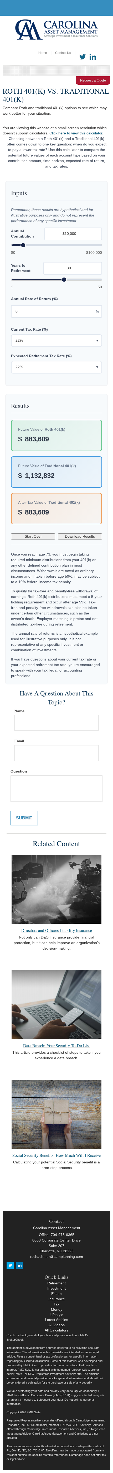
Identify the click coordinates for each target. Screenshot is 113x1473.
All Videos (56, 1325)
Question (19, 771)
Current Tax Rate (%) (29, 329)
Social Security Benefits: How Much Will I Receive (56, 1155)
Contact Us (63, 53)
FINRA (64, 1424)
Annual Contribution (22, 233)
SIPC (75, 1424)
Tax (56, 1304)
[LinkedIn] (93, 57)
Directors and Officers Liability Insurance (56, 930)
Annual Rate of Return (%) (34, 299)
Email (19, 741)
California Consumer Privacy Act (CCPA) (44, 1395)
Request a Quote (93, 80)
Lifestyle (56, 1315)
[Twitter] (82, 57)
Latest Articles (56, 1320)
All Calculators (56, 1330)
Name (19, 711)
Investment (56, 1288)
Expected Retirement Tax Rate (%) (41, 356)
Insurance (56, 1299)
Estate (56, 1294)
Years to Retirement (20, 268)
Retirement (56, 1283)
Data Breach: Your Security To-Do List (56, 1045)
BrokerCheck (15, 1339)
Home (42, 53)
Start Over (33, 536)
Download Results (80, 536)
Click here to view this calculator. (76, 133)
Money (56, 1309)
